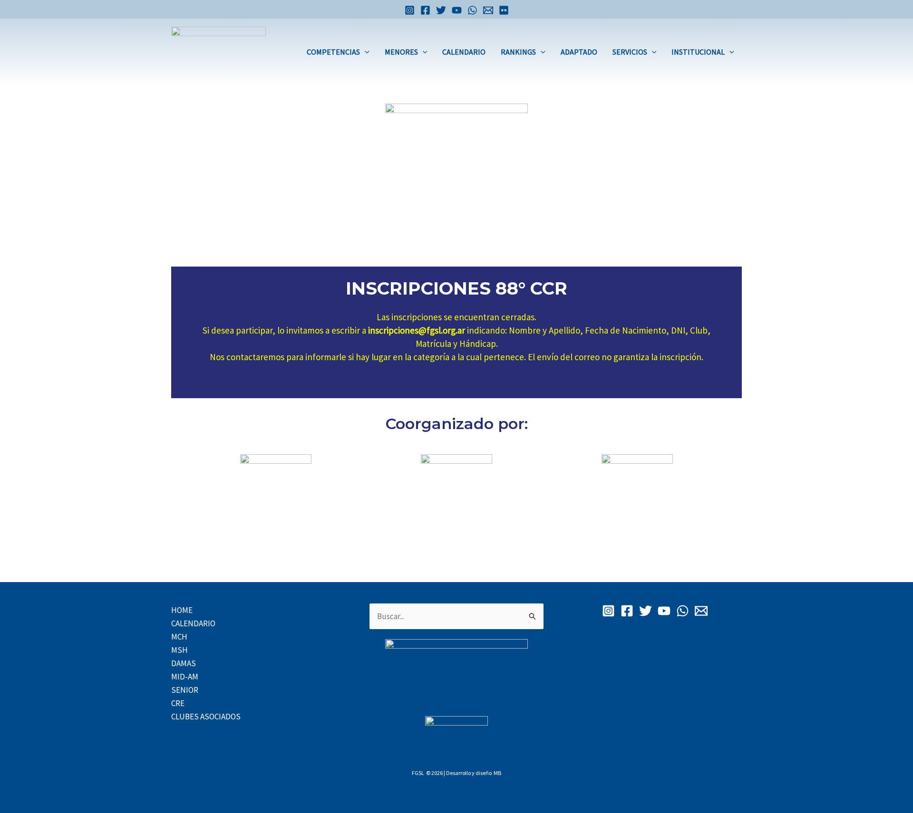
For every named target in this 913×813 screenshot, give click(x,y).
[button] (364, 51)
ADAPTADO (579, 52)
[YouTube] (457, 10)
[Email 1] (488, 10)
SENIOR (184, 690)
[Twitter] (441, 10)
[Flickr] (504, 10)
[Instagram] (410, 10)
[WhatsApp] (472, 10)
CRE (178, 703)
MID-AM (184, 676)
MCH (179, 636)
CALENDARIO (464, 52)
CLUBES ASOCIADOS (206, 716)
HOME (182, 610)
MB (497, 772)
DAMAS (183, 663)
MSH (179, 650)
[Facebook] (425, 10)
